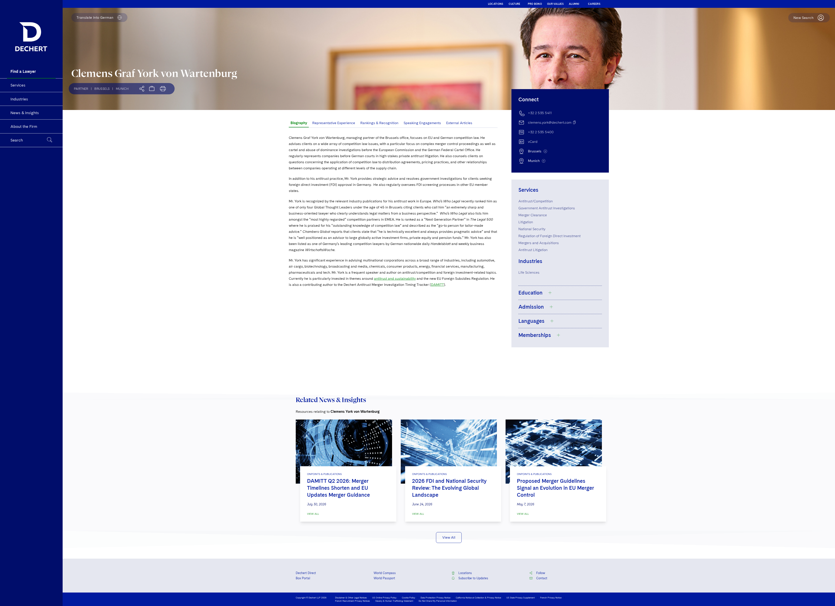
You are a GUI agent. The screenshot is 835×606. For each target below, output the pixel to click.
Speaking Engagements (422, 123)
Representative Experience (333, 123)
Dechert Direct (306, 573)
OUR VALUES (555, 3)
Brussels (102, 88)
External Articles (459, 123)
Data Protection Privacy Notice (435, 597)
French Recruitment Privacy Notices (352, 600)
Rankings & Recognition (379, 123)
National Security (531, 229)
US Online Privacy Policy (384, 597)
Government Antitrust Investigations (546, 208)
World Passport (384, 578)
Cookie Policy (408, 597)
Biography (299, 123)
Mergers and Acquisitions (538, 243)
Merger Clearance (532, 215)
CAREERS (594, 3)
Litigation (525, 222)
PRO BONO (535, 3)
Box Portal (303, 578)
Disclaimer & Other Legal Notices (351, 597)
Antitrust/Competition (535, 201)
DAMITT (437, 285)
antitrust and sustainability (395, 278)
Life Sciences (528, 272)
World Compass (385, 573)
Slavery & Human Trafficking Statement (394, 600)
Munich (122, 88)
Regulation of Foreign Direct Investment (549, 236)
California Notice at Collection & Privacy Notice (478, 597)
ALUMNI (574, 3)
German (95, 17)
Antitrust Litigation (533, 250)
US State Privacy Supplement (520, 597)
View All (313, 513)
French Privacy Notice (550, 597)
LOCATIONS (495, 3)
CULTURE (514, 3)
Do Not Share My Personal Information (438, 600)
